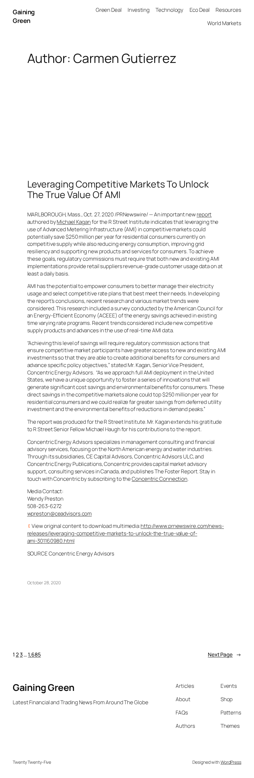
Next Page (224, 654)
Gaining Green (24, 16)
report (204, 214)
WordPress (231, 762)
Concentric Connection (159, 478)
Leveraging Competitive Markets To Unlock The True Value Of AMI (118, 189)
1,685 (34, 654)
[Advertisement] (127, 114)
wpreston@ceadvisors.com (59, 513)
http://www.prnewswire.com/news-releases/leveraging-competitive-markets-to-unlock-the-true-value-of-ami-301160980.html (125, 533)
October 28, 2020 (44, 583)
